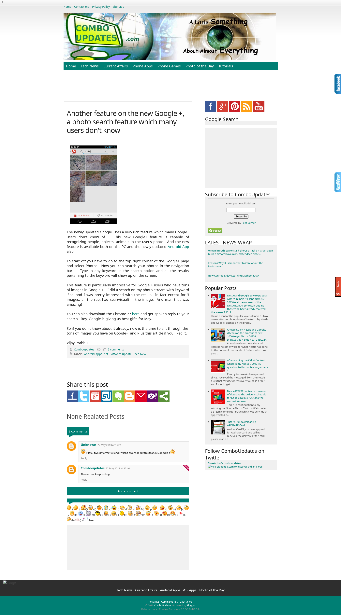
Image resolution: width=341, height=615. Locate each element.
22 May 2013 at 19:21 (109, 445)
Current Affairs (115, 66)
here (136, 313)
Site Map (118, 6)
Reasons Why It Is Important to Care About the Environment (235, 264)
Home (67, 6)
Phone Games (169, 66)
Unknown (88, 445)
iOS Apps (190, 590)
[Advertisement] (170, 88)
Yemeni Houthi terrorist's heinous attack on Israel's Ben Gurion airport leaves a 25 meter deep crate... (240, 252)
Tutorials (225, 66)
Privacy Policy (101, 6)
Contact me (81, 6)
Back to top (186, 601)
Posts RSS (154, 601)
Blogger (191, 605)
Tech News (90, 66)
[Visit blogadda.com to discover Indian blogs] (235, 466)
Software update (121, 354)
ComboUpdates (162, 605)
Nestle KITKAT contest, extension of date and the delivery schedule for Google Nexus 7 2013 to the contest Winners (246, 396)
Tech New (139, 354)
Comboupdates (84, 349)
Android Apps (93, 354)
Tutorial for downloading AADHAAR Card (241, 423)
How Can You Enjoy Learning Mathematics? (233, 275)
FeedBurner (249, 223)
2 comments (116, 349)
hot (106, 354)
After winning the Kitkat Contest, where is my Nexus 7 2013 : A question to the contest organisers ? (247, 365)
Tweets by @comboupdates (224, 463)
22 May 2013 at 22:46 (118, 468)
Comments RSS (169, 601)
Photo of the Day (199, 66)
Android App (178, 246)
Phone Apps (143, 66)
